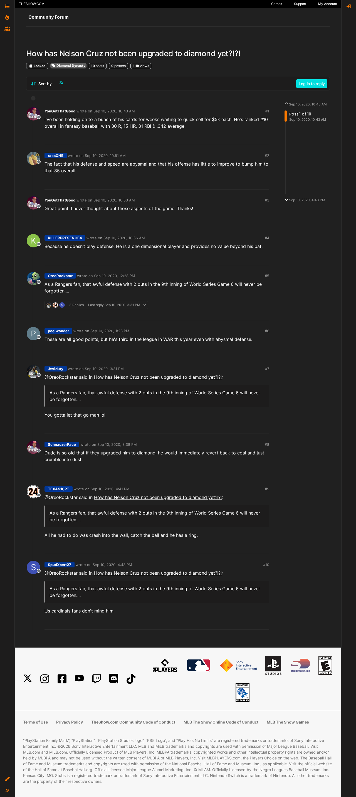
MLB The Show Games (288, 722)
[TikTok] (131, 679)
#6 (267, 331)
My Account (327, 4)
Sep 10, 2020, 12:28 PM (114, 276)
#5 (267, 276)
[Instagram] (44, 679)
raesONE (55, 155)
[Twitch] (96, 679)
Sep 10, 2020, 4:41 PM (110, 489)
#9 (267, 489)
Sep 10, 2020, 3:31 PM (104, 368)
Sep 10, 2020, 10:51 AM (105, 155)
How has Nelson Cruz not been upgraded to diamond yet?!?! (158, 377)
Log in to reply (312, 83)
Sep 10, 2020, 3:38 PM (117, 444)
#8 (267, 444)
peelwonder (58, 331)
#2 (267, 155)
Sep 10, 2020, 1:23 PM (109, 331)
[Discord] (113, 679)
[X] (27, 679)
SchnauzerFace (62, 444)
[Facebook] (62, 679)
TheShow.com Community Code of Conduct (133, 722)
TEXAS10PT (58, 489)
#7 (267, 368)
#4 (267, 238)
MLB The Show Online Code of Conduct (221, 722)
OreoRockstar (60, 276)
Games (276, 4)
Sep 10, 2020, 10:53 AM (114, 200)
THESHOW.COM (31, 4)
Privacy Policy (69, 722)
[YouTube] (79, 679)
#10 (266, 564)
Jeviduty (55, 368)
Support (300, 4)
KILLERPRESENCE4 (65, 238)
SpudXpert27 (59, 564)
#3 (267, 200)
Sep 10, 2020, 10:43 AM (114, 111)
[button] (7, 779)
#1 (267, 111)
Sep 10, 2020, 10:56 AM (124, 238)
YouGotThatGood (59, 111)
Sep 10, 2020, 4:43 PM (112, 564)
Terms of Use (35, 722)
